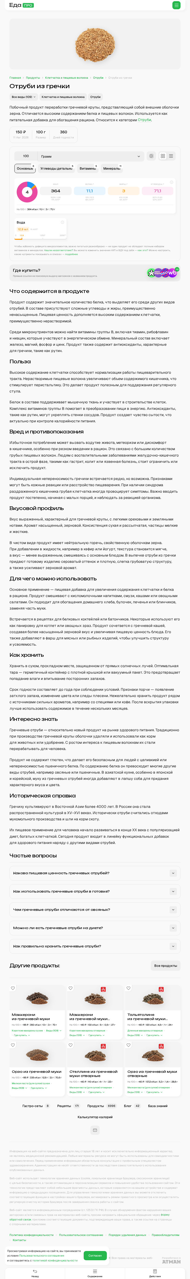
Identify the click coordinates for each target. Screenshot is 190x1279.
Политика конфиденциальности (32, 1235)
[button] (24, 97)
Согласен (95, 1255)
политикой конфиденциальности (55, 1260)
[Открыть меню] (176, 5)
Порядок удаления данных (127, 1235)
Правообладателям (165, 1235)
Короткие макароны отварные (87, 1030)
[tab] (25, 168)
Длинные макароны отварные (145, 1030)
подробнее (71, 254)
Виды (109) (52, 1030)
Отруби (144, 120)
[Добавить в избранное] (13, 988)
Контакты (19, 1240)
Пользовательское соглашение (81, 1235)
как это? (143, 250)
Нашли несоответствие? (58, 250)
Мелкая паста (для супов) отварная (91, 1087)
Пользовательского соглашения (41, 1255)
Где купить (20, 1035)
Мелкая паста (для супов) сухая (31, 1083)
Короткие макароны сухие (27, 1030)
